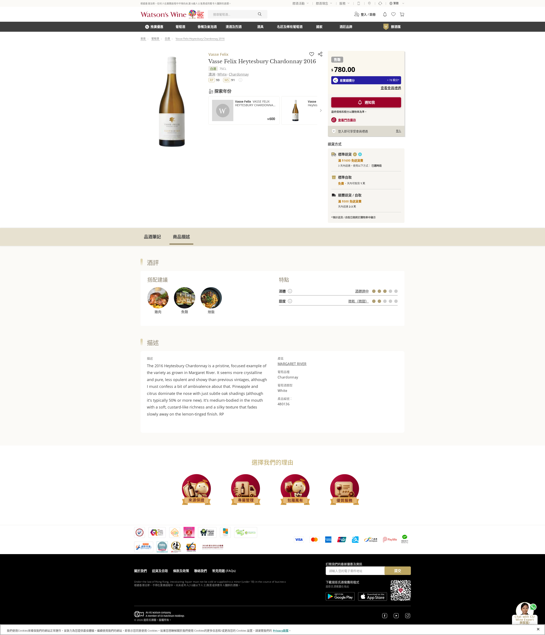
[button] (365, 14)
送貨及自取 (160, 571)
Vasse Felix (218, 54)
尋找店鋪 (369, 3)
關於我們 (140, 571)
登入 (398, 131)
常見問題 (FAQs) (224, 571)
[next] (321, 110)
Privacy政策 (280, 630)
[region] (272, 629)
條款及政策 (181, 571)
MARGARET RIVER (292, 363)
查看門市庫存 (347, 120)
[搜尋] (259, 14)
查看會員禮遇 (391, 88)
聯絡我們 (200, 571)
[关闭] (538, 629)
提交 (397, 570)
